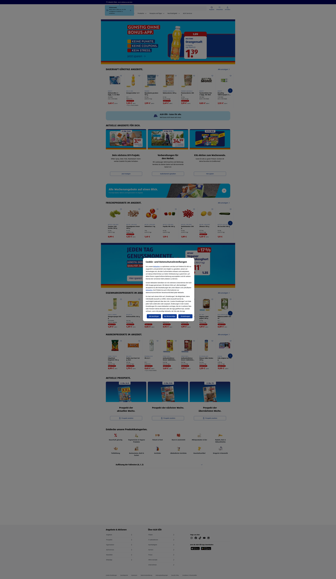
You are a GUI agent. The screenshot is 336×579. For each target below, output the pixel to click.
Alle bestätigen (154, 316)
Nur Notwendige (169, 316)
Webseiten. (149, 290)
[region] (168, 289)
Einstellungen (185, 316)
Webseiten (156, 266)
